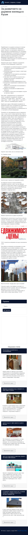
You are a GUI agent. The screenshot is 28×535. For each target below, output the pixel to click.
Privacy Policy (24, 530)
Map (19, 530)
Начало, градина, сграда (12, 2)
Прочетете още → (9, 383)
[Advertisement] (14, 31)
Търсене (7, 310)
